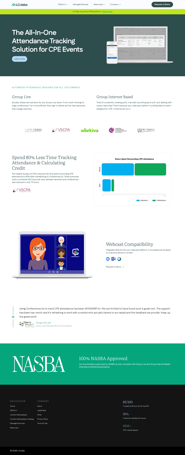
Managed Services (80, 4)
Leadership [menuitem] (41, 410)
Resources (98, 4)
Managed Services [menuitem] (17, 423)
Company (114, 4)
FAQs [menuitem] (39, 415)
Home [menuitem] (12, 406)
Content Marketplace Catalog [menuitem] (22, 419)
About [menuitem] (39, 406)
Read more (107, 11)
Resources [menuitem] (14, 428)
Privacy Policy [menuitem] (42, 419)
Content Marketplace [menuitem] (18, 415)
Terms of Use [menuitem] (42, 423)
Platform (61, 4)
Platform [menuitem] (13, 410)
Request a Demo (162, 4)
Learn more (19, 58)
